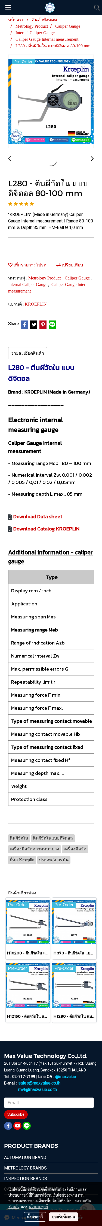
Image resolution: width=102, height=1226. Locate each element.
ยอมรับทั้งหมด (63, 1216)
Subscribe (15, 1114)
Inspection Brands (25, 1178)
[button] (95, 8)
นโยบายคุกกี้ (38, 1206)
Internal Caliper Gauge (28, 284)
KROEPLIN (36, 304)
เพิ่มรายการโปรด (29, 265)
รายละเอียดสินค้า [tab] (27, 353)
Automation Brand (25, 1157)
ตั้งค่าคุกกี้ (35, 1216)
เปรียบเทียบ (72, 265)
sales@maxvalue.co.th (39, 1083)
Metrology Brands (25, 1168)
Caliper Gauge (78, 278)
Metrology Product (45, 278)
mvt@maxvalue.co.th (37, 1089)
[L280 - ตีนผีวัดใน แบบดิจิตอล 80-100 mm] (51, 102)
